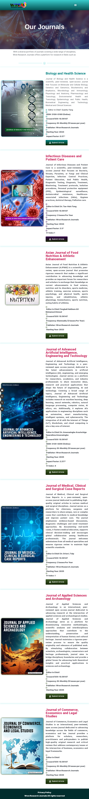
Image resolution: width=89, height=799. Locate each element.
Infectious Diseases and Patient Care (63, 157)
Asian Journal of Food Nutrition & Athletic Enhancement (62, 256)
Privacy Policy (44, 792)
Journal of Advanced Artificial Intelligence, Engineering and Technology (66, 352)
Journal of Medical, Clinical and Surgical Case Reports (66, 487)
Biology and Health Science (66, 73)
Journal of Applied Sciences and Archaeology (66, 597)
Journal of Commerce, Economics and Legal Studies (62, 713)
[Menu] (75, 5)
